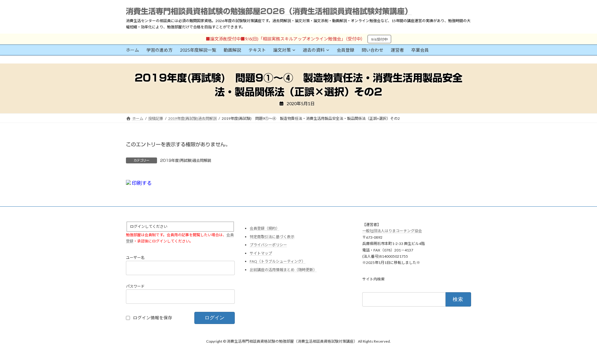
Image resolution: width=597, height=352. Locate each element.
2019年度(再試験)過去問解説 (185, 160)
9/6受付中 (379, 39)
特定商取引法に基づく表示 (272, 236)
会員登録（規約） (265, 228)
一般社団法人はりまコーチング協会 (392, 230)
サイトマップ (261, 253)
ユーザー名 (135, 257)
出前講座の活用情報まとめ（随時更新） (283, 269)
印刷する (141, 183)
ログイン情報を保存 (152, 317)
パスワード (135, 286)
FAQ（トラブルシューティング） (277, 261)
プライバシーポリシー (268, 244)
